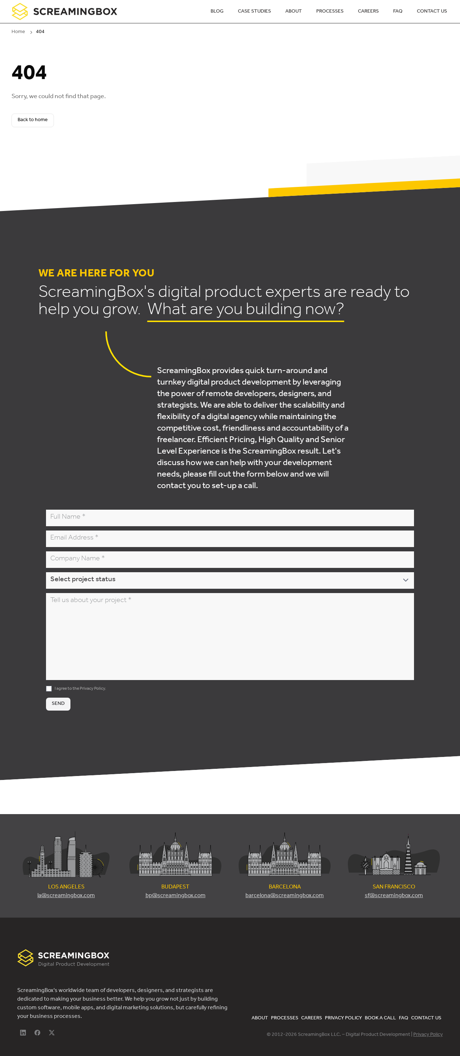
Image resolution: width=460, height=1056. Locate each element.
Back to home (33, 120)
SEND (58, 704)
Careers (368, 11)
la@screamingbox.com (66, 896)
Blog (217, 11)
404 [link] (40, 32)
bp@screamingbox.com (176, 896)
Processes (330, 11)
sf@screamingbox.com (394, 896)
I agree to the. (80, 689)
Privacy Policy (92, 689)
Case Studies (254, 11)
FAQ (397, 11)
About (293, 11)
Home (18, 32)
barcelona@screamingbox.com (284, 896)
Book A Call (380, 1018)
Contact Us (432, 11)
